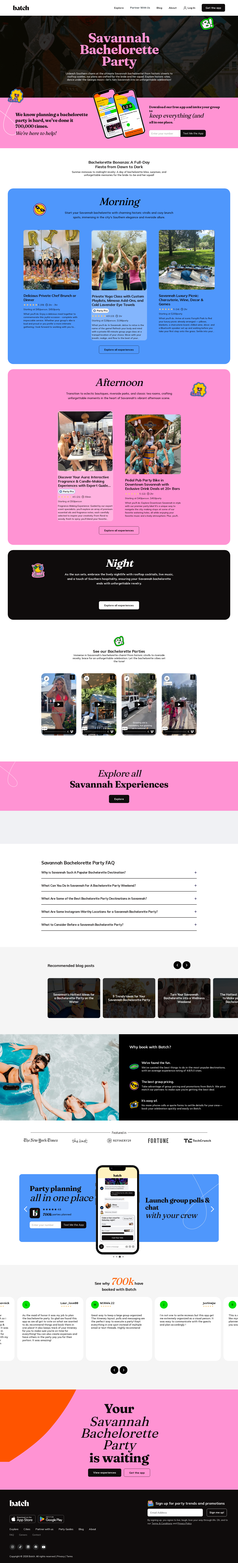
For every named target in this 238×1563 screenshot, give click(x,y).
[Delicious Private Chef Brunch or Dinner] (51, 260)
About (92, 1529)
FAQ (12, 1534)
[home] (21, 7)
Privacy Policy (184, 1523)
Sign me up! (217, 1512)
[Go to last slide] (177, 965)
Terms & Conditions (162, 1523)
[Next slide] (186, 965)
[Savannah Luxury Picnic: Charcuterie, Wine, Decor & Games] (187, 260)
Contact (36, 1534)
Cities (27, 1529)
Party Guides (66, 1529)
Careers (23, 1534)
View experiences (104, 1472)
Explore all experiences (119, 349)
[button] (119, 8)
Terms (69, 1556)
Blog (81, 1529)
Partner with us (44, 1529)
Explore (119, 799)
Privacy (61, 1556)
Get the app (137, 1472)
